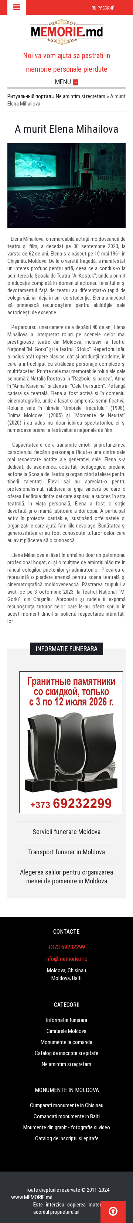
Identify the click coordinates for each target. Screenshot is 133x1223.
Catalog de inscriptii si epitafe (66, 1053)
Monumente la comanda (66, 1042)
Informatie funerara (66, 1020)
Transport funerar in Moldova (66, 852)
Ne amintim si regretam (66, 1064)
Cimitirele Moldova (66, 1031)
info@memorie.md (66, 958)
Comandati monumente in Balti (67, 1116)
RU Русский (103, 8)
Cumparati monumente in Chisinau (66, 1105)
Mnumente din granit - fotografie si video (66, 1127)
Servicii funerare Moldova (66, 832)
